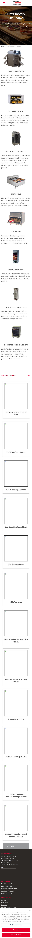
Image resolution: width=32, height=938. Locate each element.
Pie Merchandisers (16, 565)
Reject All (16, 929)
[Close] (30, 910)
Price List (4, 905)
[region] (16, 923)
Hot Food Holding (7, 886)
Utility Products (6, 893)
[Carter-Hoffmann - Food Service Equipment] (17, 3)
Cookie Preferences (16, 924)
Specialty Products (7, 891)
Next (12, 846)
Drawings (4, 902)
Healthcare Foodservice (9, 889)
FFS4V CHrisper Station (16, 452)
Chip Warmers (16, 602)
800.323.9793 (14, 860)
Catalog (4, 900)
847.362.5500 (5, 860)
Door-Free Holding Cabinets (16, 527)
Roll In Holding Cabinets (16, 490)
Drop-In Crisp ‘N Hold (16, 719)
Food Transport (6, 884)
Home (3, 46)
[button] (4, 3)
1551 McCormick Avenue (8, 856)
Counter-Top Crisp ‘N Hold (16, 757)
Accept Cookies (16, 934)
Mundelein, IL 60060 (7, 858)
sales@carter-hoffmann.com (9, 864)
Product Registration (8, 907)
